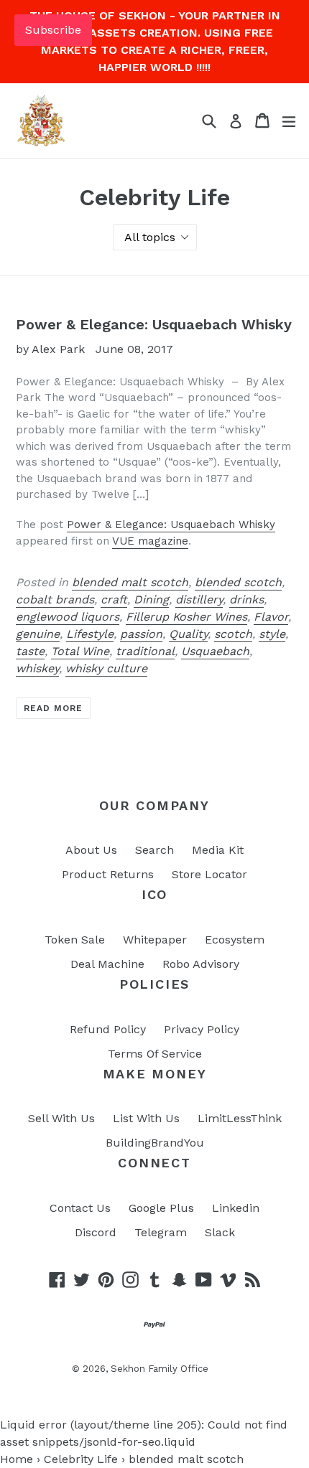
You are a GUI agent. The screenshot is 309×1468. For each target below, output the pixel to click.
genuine (38, 634)
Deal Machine (107, 964)
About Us (91, 850)
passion (141, 634)
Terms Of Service (155, 1053)
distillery (199, 599)
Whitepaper (155, 939)
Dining (151, 599)
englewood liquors (67, 617)
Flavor (271, 617)
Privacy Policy (201, 1029)
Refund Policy (108, 1029)
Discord (95, 1232)
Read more (53, 708)
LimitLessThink (240, 1118)
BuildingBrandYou (155, 1142)
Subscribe (53, 30)
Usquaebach (215, 651)
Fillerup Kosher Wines (186, 617)
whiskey (37, 668)
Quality (188, 634)
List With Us (146, 1118)
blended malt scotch (130, 582)
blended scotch (238, 582)
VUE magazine (150, 541)
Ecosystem (234, 939)
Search (154, 850)
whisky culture (106, 668)
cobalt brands (55, 599)
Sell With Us (61, 1118)
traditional (145, 651)
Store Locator (209, 874)
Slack (220, 1232)
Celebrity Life (81, 1459)
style (272, 634)
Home (16, 1459)
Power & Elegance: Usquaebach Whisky (154, 324)
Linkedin (235, 1208)
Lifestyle (90, 634)
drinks (246, 599)
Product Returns (108, 874)
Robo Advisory (200, 964)
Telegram (160, 1232)
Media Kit (218, 850)
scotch (233, 634)
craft (114, 599)
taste (30, 651)
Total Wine (80, 651)
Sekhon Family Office (159, 1368)
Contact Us (80, 1208)
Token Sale (75, 939)
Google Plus (161, 1208)
